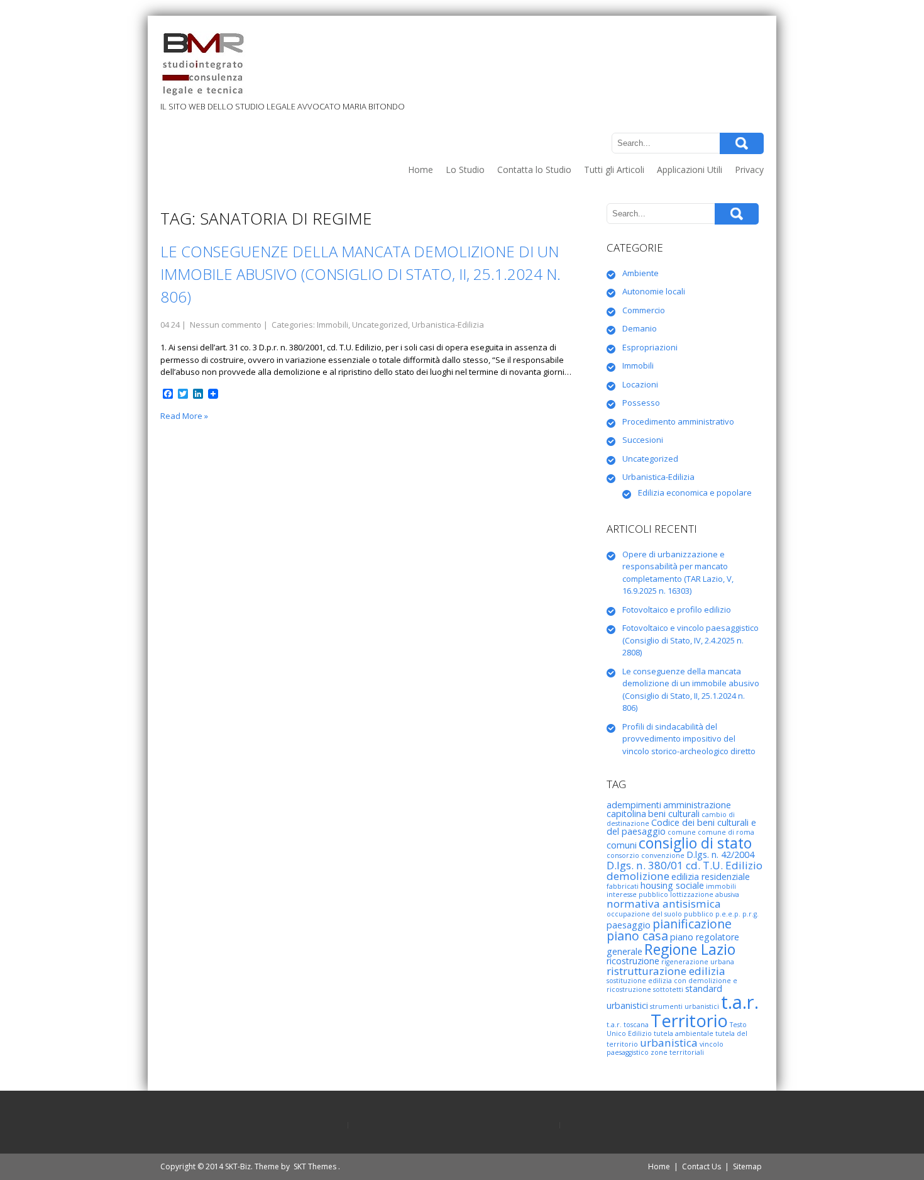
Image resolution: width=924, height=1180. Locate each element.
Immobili (332, 324)
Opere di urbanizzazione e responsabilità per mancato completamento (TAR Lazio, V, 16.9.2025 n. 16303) (678, 572)
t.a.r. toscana (628, 1024)
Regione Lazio (689, 949)
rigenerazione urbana (697, 961)
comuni (622, 845)
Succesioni (642, 439)
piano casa (637, 935)
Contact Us (701, 1166)
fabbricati (623, 886)
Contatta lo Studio (534, 169)
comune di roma (726, 832)
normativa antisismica (664, 903)
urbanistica (669, 1042)
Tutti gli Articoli (614, 169)
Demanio (639, 328)
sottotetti (668, 989)
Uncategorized (380, 324)
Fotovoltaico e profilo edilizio (676, 609)
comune (682, 832)
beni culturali (674, 814)
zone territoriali (677, 1052)
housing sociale (672, 885)
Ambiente (640, 273)
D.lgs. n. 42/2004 (720, 854)
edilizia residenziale (710, 876)
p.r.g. (750, 914)
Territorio (689, 1020)
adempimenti (634, 805)
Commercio (643, 310)
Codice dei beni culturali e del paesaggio (681, 826)
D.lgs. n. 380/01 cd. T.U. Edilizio (684, 865)
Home (420, 169)
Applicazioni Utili (689, 169)
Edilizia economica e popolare (695, 492)
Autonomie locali (653, 291)
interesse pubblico (637, 894)
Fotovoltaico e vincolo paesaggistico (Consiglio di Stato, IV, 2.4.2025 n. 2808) (690, 640)
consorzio (623, 855)
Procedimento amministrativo (678, 421)
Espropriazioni (650, 347)
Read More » (184, 415)
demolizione (638, 876)
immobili (721, 886)
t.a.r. (740, 1002)
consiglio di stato (695, 843)
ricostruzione (633, 961)
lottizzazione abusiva (704, 894)
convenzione (663, 855)
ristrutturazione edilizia (666, 971)
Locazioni (640, 384)
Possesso (641, 402)
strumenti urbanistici (684, 1006)
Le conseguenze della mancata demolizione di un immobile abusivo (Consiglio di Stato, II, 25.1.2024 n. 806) (360, 274)
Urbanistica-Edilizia (448, 324)
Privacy (749, 169)
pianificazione (692, 923)
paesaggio (629, 925)
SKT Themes (315, 1166)
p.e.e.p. (727, 914)
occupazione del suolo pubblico (660, 914)
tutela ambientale (683, 1033)
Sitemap (747, 1166)
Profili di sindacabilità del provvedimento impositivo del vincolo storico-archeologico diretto (689, 739)
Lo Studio (465, 169)
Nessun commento (225, 324)
